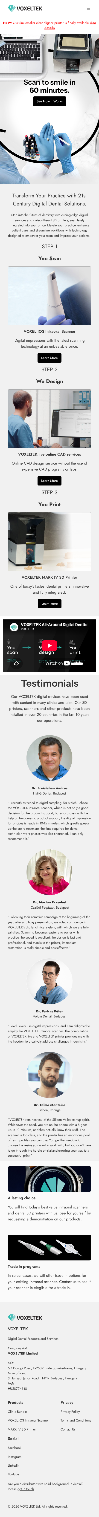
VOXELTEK (18, 1328)
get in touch (25, 1489)
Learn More (49, 357)
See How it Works (50, 101)
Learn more (49, 603)
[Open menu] (88, 8)
